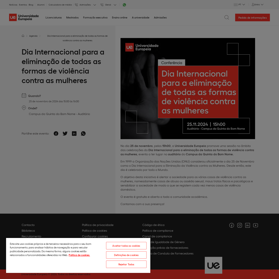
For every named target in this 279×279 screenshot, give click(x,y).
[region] (78, 255)
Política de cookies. (79, 255)
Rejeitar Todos (126, 264)
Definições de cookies (126, 255)
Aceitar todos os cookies (126, 245)
